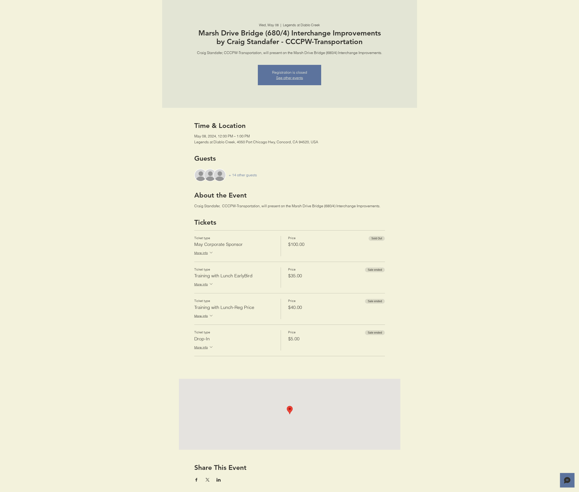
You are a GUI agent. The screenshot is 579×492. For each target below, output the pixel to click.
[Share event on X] (207, 480)
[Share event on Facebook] (196, 480)
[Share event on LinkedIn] (218, 480)
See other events (289, 77)
